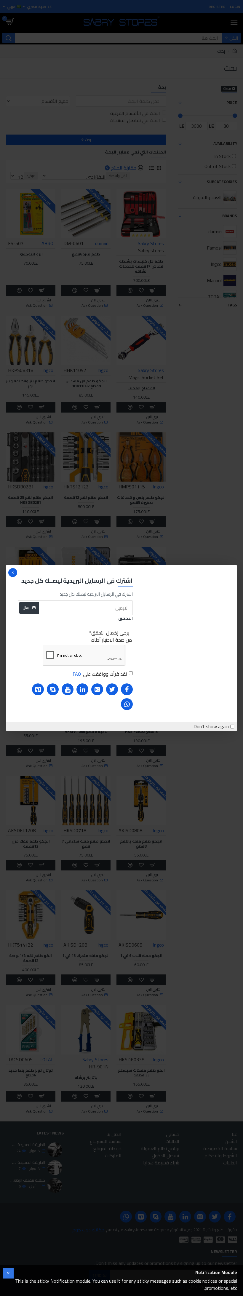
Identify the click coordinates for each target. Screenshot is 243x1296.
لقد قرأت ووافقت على (100, 673)
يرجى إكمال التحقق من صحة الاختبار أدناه (111, 636)
